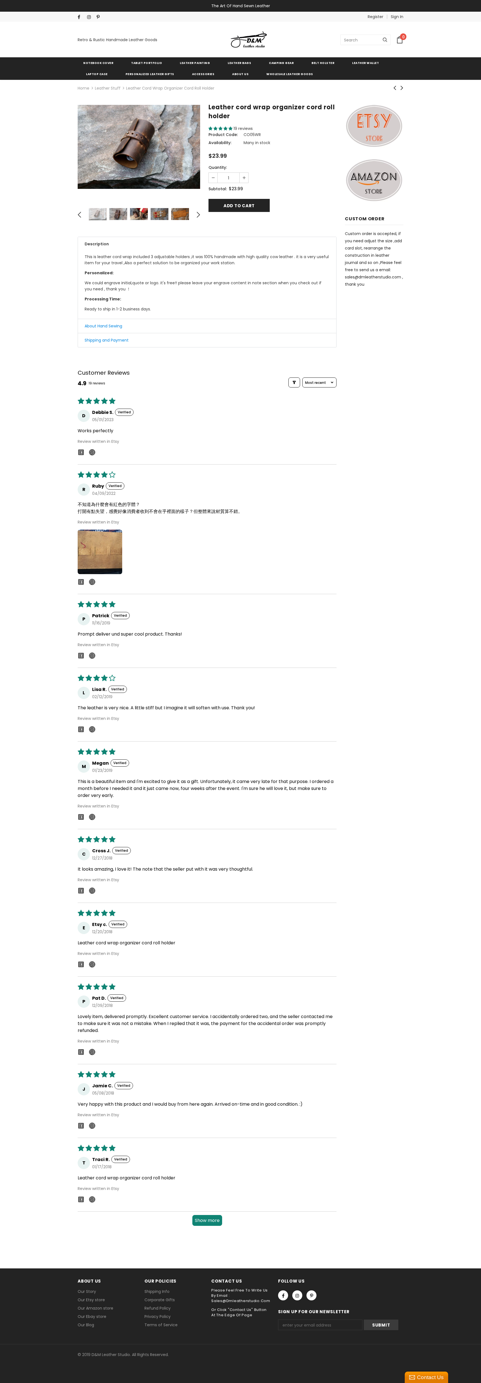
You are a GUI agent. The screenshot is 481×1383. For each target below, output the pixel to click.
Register (375, 16)
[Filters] (294, 382)
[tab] (207, 244)
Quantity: (217, 167)
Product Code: (223, 134)
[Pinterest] (100, 17)
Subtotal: (217, 189)
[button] (221, 128)
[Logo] (248, 40)
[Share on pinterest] (92, 453)
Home (83, 88)
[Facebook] (81, 17)
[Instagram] (90, 17)
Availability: (219, 142)
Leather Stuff (108, 88)
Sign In (397, 16)
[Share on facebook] (81, 453)
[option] (139, 147)
